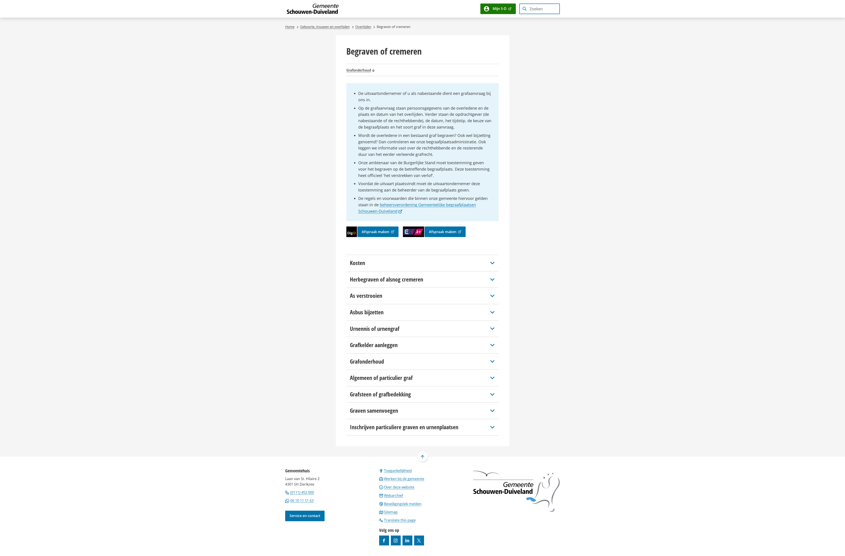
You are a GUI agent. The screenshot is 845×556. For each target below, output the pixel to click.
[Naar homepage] (313, 9)
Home (289, 26)
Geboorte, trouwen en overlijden (325, 26)
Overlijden (363, 26)
